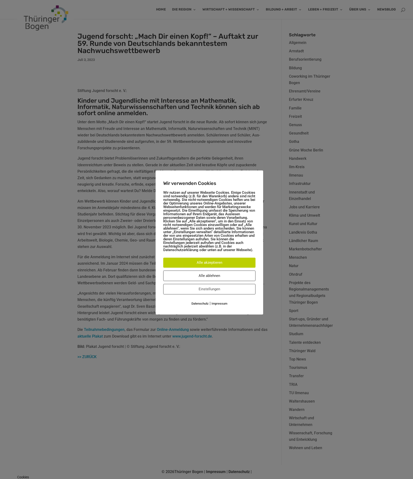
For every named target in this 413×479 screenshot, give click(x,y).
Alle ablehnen (209, 276)
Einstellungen (209, 289)
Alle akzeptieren (209, 262)
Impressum (219, 303)
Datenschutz (200, 303)
